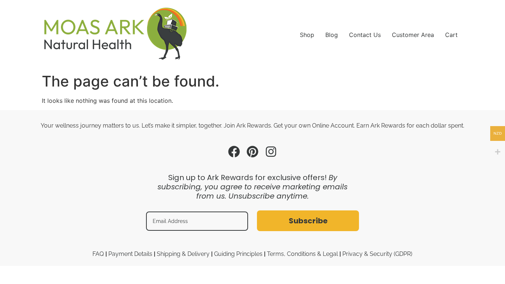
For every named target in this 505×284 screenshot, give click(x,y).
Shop (307, 34)
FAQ (98, 253)
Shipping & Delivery (183, 253)
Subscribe (308, 221)
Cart (451, 34)
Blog (331, 34)
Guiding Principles (238, 253)
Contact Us (365, 34)
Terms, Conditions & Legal (302, 253)
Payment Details (130, 253)
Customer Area (413, 34)
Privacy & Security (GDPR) (377, 253)
